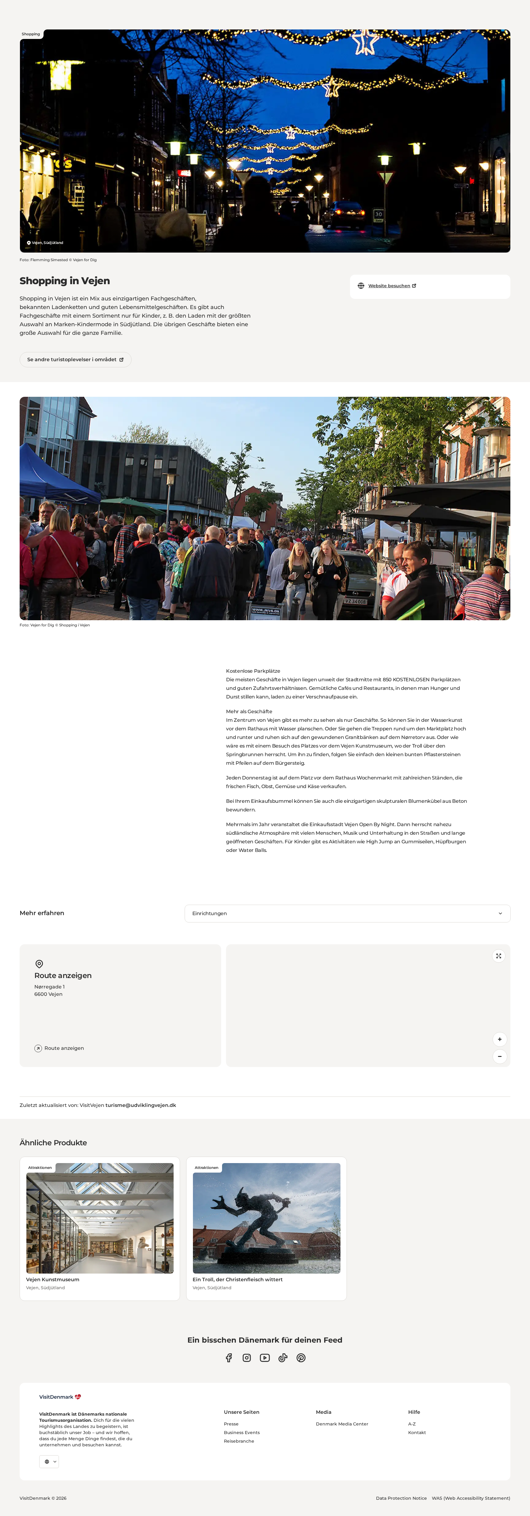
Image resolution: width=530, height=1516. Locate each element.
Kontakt (417, 1432)
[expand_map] (498, 956)
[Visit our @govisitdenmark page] (283, 1357)
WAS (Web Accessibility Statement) (471, 1498)
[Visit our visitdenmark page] (264, 1357)
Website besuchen (389, 285)
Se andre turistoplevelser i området (72, 359)
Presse (231, 1424)
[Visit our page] (246, 1357)
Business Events (242, 1432)
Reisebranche (239, 1441)
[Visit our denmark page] (228, 1357)
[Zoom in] (500, 1039)
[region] (368, 1005)
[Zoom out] (500, 1056)
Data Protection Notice (401, 1498)
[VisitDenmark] (60, 1397)
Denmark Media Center (342, 1424)
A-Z (412, 1424)
